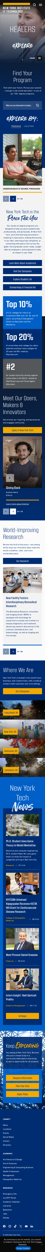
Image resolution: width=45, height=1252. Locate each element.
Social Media (8, 1137)
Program (16, 126)
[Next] (13, 199)
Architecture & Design (12, 1159)
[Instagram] (9, 1226)
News (5, 1125)
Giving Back (13, 487)
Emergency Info (10, 1194)
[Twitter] (21, 1226)
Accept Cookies (23, 1248)
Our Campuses (22, 691)
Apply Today (22, 1094)
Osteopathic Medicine (12, 1179)
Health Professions (11, 1171)
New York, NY (10, 731)
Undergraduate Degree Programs (21, 189)
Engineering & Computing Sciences (18, 1167)
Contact (6, 1141)
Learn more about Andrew (17, 504)
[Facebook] (4, 1226)
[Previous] (6, 199)
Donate (6, 1217)
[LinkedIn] (31, 1226)
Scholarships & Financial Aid (23, 287)
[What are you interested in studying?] (22, 105)
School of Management (15, 1006)
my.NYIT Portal (9, 1198)
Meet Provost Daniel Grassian (22, 955)
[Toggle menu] (40, 4)
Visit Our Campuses (22, 271)
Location (29, 126)
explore (22, 46)
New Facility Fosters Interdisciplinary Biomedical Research (21, 602)
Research (10, 865)
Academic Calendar (11, 1202)
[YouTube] (26, 1226)
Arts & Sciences (10, 1163)
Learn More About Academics (22, 263)
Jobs (5, 1214)
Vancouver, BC (10, 750)
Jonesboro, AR (11, 770)
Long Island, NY (11, 712)
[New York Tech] (16, 8)
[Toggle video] (39, 58)
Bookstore (7, 1210)
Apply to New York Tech (22, 430)
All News (22, 1015)
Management (8, 1175)
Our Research (22, 560)
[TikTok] (15, 1226)
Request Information (22, 1077)
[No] (42, 1244)
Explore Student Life (22, 279)
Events (6, 1133)
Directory (7, 1145)
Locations (7, 1129)
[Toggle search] (34, 4)
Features (10, 961)
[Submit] (37, 105)
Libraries (7, 1206)
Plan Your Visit (22, 1086)
